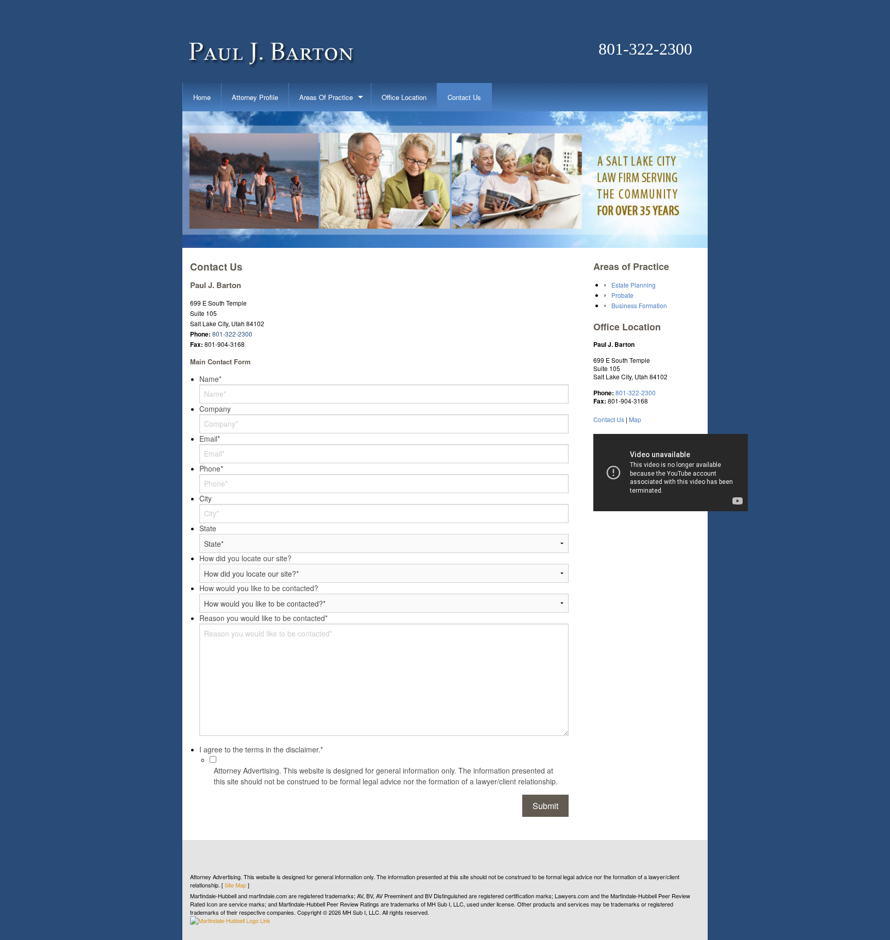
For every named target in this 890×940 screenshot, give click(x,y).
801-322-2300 (645, 49)
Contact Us (464, 97)
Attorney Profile (255, 97)
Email (209, 438)
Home (202, 97)
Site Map (235, 885)
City (205, 498)
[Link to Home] (270, 41)
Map (635, 419)
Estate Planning (633, 284)
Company (215, 409)
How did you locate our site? (245, 558)
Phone (211, 468)
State (207, 528)
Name (210, 379)
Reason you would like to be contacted (263, 618)
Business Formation (639, 305)
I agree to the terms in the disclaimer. (261, 749)
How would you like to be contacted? (258, 588)
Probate (622, 295)
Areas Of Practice (326, 97)
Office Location (404, 97)
